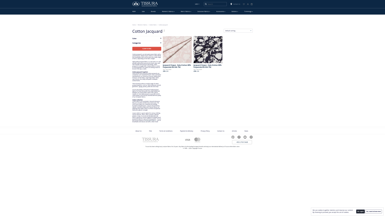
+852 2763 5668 (242, 142)
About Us (138, 131)
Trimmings (247, 11)
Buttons (234, 11)
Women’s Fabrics (167, 11)
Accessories (220, 11)
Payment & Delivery (186, 131)
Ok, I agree (360, 211)
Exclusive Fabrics (203, 11)
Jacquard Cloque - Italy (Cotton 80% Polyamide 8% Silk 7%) (177, 66)
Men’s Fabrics (185, 11)
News (246, 131)
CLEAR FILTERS (146, 49)
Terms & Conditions (166, 131)
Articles (234, 131)
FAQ (150, 131)
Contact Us (236, 4)
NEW (134, 11)
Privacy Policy (205, 131)
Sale (143, 11)
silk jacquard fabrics (150, 120)
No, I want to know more (373, 211)
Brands (153, 11)
